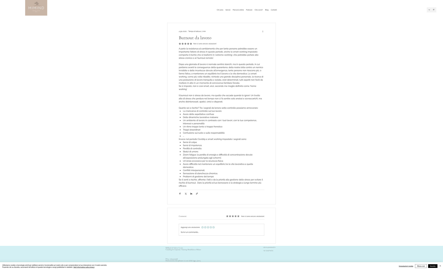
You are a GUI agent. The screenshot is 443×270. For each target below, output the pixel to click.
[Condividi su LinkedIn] (191, 193)
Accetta (433, 266)
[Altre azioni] (262, 31)
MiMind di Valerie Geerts (174, 248)
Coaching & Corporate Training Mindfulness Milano (183, 250)
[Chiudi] (440, 266)
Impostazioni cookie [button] (406, 266)
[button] (258, 10)
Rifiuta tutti (421, 266)
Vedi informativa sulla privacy (83, 267)
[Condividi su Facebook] (180, 193)
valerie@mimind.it (269, 247)
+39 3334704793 (268, 250)
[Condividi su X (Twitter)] (185, 193)
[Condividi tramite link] (197, 193)
